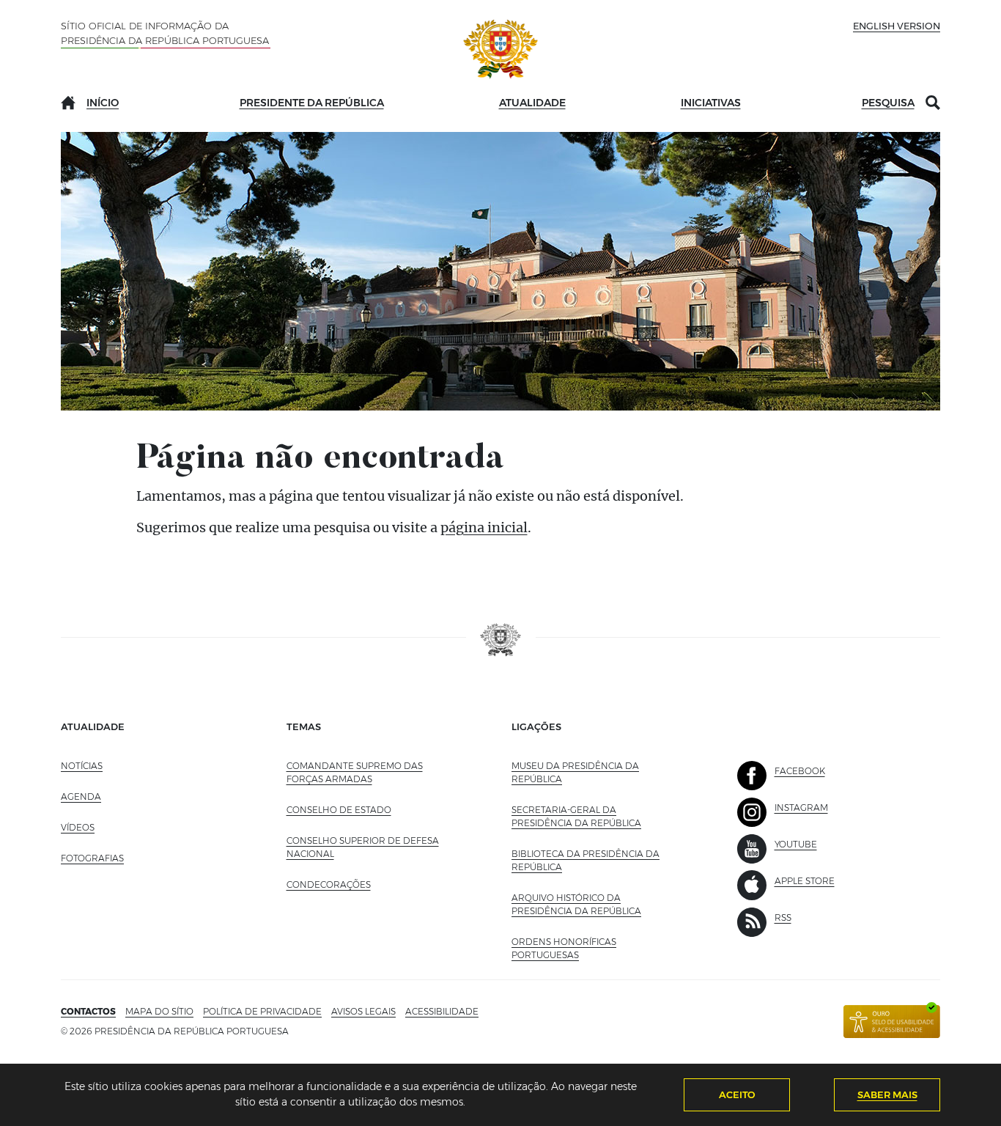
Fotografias (92, 858)
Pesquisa (888, 102)
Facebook (800, 770)
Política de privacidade (262, 1011)
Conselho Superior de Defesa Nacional (363, 847)
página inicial (484, 527)
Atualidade (532, 102)
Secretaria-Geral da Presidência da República (595, 816)
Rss (783, 917)
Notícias (82, 765)
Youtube (796, 844)
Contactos (88, 1011)
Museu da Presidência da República (575, 772)
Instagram (801, 807)
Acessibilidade (442, 1011)
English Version (896, 26)
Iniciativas (711, 102)
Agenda (81, 796)
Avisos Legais (363, 1011)
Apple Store (805, 880)
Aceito (737, 1094)
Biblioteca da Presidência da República (585, 860)
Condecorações (329, 884)
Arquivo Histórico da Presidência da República (595, 904)
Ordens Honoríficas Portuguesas (577, 948)
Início (102, 102)
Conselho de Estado (339, 809)
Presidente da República (312, 102)
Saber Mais (887, 1094)
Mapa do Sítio (159, 1011)
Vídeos (78, 827)
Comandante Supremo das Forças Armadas (355, 772)
